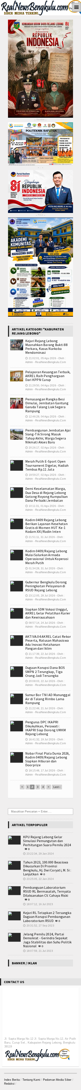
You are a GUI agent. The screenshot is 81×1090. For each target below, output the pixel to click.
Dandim (40, 119)
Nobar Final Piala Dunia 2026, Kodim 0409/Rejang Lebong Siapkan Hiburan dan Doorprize (47, 759)
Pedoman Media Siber (57, 1079)
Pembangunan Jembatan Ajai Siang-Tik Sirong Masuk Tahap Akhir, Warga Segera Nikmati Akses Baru (47, 436)
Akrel (40, 318)
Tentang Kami (31, 1079)
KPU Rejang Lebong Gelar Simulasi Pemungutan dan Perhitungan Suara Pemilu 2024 (47, 841)
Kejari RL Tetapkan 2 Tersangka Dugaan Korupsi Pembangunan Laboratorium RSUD (47, 917)
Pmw (40, 215)
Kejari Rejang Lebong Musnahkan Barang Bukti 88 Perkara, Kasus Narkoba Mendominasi (46, 347)
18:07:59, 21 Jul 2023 (38, 950)
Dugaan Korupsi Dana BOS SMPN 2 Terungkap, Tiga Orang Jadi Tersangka (45, 671)
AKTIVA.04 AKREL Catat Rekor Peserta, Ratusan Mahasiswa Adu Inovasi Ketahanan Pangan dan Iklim (48, 642)
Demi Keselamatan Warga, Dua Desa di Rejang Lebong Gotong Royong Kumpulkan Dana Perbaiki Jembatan (46, 494)
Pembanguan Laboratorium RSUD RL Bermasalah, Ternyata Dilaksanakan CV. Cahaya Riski (47, 891)
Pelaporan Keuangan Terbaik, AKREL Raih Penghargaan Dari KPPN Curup (47, 376)
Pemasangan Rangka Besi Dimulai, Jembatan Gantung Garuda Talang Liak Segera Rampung (46, 405)
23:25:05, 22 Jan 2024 (38, 879)
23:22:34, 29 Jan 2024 (38, 853)
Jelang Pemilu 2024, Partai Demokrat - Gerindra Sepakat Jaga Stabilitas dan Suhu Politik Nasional (47, 940)
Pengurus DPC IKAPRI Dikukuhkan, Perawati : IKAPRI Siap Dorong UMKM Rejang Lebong (45, 728)
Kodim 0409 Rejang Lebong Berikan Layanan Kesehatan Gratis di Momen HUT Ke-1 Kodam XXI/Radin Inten (46, 526)
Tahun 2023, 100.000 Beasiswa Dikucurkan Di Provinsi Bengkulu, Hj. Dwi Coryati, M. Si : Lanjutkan (47, 868)
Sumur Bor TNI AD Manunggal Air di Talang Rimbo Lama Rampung (47, 699)
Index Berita (12, 1079)
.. (40, 167)
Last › (56, 787)
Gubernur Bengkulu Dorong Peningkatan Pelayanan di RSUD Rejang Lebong (46, 586)
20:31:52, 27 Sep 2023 (38, 925)
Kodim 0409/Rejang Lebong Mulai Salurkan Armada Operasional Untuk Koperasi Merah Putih (46, 557)
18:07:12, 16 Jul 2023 (38, 904)
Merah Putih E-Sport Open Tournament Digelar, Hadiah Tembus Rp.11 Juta (46, 465)
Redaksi (9, 1083)
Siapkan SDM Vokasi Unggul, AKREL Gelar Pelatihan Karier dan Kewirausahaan (47, 613)
